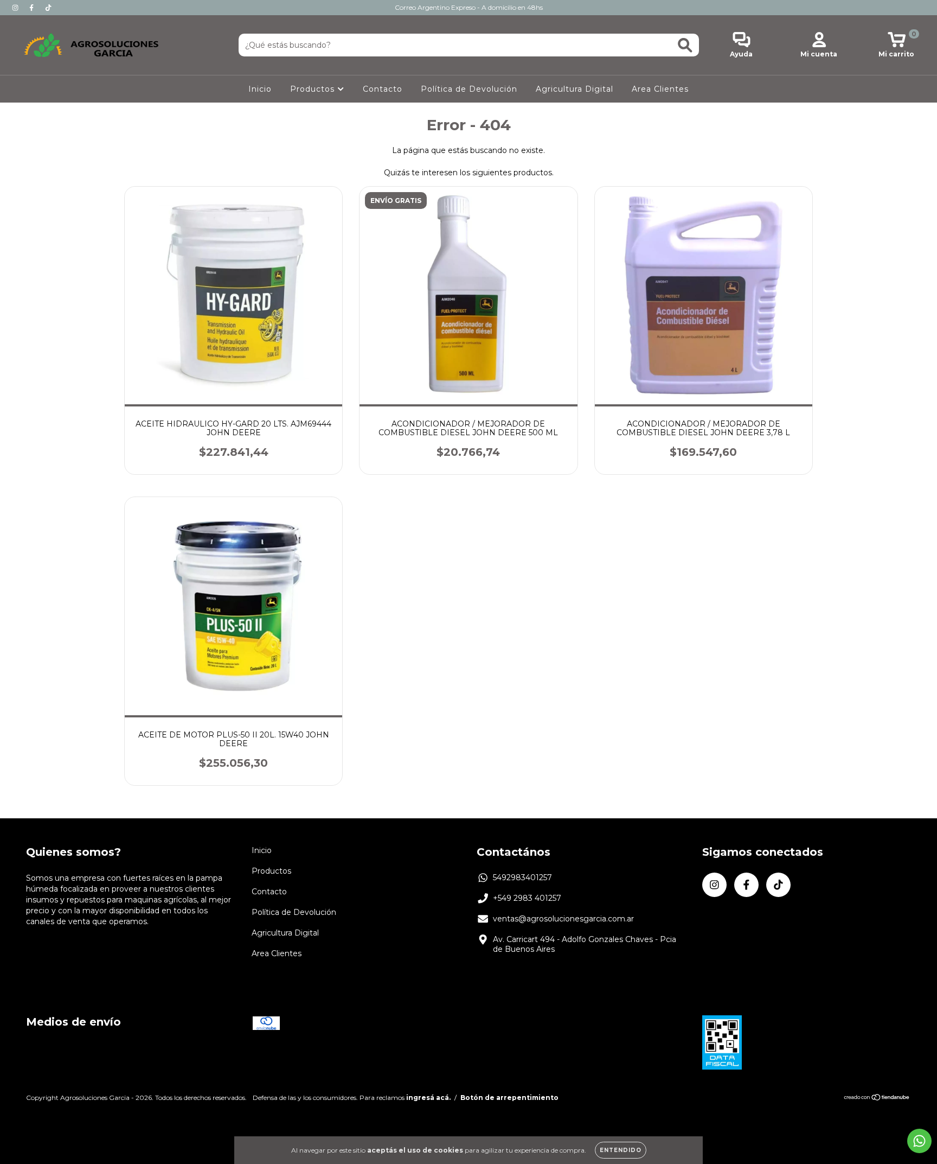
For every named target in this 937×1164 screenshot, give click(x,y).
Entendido (620, 1150)
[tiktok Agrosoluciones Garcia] (48, 7)
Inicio (260, 89)
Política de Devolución (469, 89)
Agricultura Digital (574, 89)
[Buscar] (685, 45)
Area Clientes (660, 89)
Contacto (382, 89)
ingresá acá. (428, 1097)
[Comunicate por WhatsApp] (919, 1141)
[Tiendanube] (877, 1099)
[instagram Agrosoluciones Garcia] (16, 7)
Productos (313, 89)
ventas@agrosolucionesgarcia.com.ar (563, 919)
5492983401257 (522, 877)
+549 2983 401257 (527, 898)
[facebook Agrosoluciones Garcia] (32, 7)
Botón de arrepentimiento (509, 1097)
